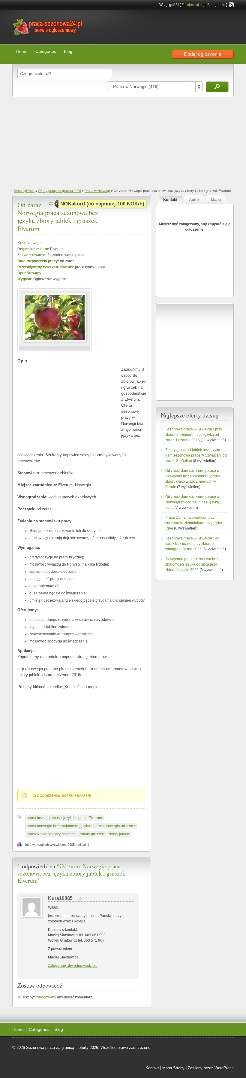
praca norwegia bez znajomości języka (58, 826)
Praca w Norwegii (97, 191)
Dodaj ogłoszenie (202, 54)
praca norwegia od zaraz (114, 826)
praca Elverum (90, 818)
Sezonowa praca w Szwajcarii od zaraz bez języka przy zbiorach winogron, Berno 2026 (192, 543)
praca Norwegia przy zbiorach (51, 834)
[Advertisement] (123, 142)
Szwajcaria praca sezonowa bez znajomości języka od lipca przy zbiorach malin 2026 (191, 564)
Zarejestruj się (193, 5)
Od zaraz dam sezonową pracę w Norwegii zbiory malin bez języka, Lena (192, 502)
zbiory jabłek (118, 834)
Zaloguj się (216, 5)
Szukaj (217, 86)
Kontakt (152, 1068)
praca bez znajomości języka (50, 818)
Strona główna (24, 191)
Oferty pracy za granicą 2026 (59, 191)
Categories (45, 51)
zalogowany (46, 997)
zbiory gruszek (92, 834)
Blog (68, 51)
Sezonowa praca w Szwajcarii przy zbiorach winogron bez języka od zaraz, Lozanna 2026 (193, 434)
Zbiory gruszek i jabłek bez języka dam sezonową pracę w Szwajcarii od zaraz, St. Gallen (196, 455)
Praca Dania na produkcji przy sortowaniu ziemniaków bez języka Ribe (193, 522)
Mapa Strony (173, 1068)
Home (22, 51)
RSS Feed (231, 4)
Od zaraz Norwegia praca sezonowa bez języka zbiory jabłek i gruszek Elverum (57, 216)
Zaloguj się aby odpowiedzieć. (73, 966)
